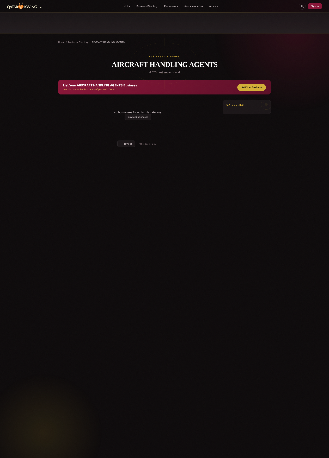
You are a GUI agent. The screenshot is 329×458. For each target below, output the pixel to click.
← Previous (126, 143)
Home (61, 42)
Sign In (315, 6)
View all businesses (137, 117)
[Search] (302, 6)
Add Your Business (251, 87)
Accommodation (193, 6)
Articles (213, 6)
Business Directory (147, 6)
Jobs (127, 6)
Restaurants (171, 6)
